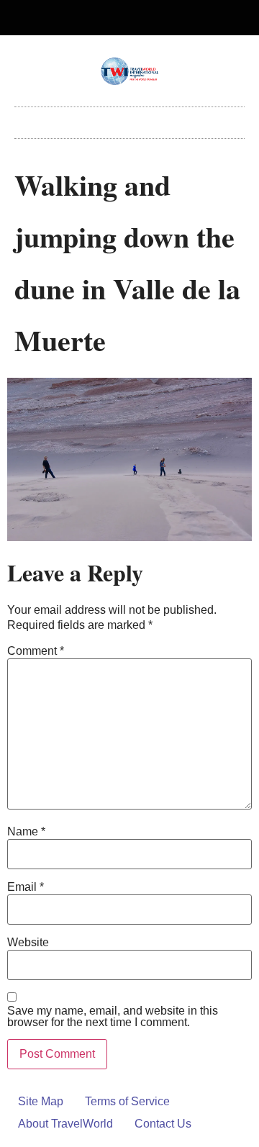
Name (26, 832)
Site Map (40, 1101)
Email (25, 887)
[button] (129, 119)
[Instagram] (142, 18)
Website (28, 942)
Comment (35, 651)
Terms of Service (127, 1101)
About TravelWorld (65, 1123)
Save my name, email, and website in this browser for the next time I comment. (112, 1016)
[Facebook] (118, 18)
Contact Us (163, 1123)
